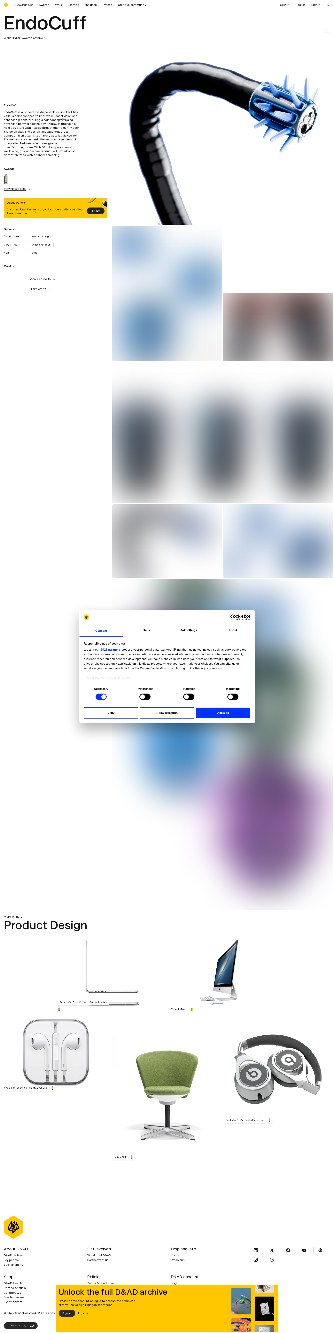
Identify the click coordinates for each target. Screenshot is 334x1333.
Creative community (132, 4)
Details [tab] (145, 630)
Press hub (178, 1260)
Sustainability (13, 1264)
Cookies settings (18, 1325)
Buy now (96, 211)
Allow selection (167, 713)
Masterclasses (14, 1297)
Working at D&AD (99, 1255)
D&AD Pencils (13, 1283)
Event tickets (13, 1302)
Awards (44, 4)
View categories (15, 188)
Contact (177, 1255)
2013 (34, 252)
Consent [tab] (101, 630)
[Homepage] (6, 5)
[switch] (145, 697)
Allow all (223, 713)
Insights (91, 4)
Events (107, 4)
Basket (301, 4)
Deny (110, 713)
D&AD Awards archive (28, 38)
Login (175, 1283)
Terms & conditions (101, 1283)
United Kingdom (41, 244)
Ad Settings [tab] (189, 630)
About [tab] (233, 630)
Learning (74, 4)
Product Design (41, 236)
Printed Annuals (15, 1288)
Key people (11, 1260)
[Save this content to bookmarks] (327, 29)
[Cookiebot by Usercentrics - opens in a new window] (233, 617)
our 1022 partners (108, 649)
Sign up (67, 1313)
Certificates (12, 1292)
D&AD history (13, 1255)
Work (58, 4)
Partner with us (98, 1260)
